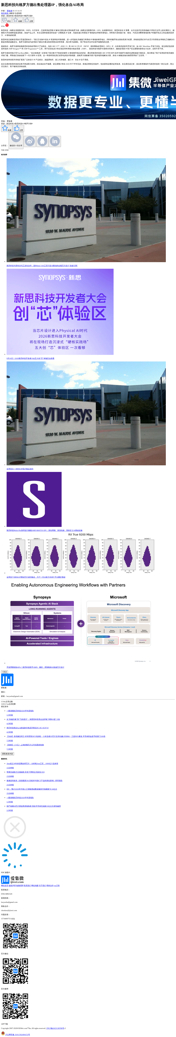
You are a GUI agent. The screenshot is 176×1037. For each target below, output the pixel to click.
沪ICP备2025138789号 (55, 1028)
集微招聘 (19, 886)
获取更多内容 (7, 754)
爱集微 (9, 11)
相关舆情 (5, 13)
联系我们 (27, 886)
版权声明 (12, 886)
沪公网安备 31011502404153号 (17, 1035)
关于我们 (42, 886)
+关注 (4, 672)
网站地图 (34, 886)
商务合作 (50, 886)
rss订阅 (57, 886)
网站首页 (4, 886)
